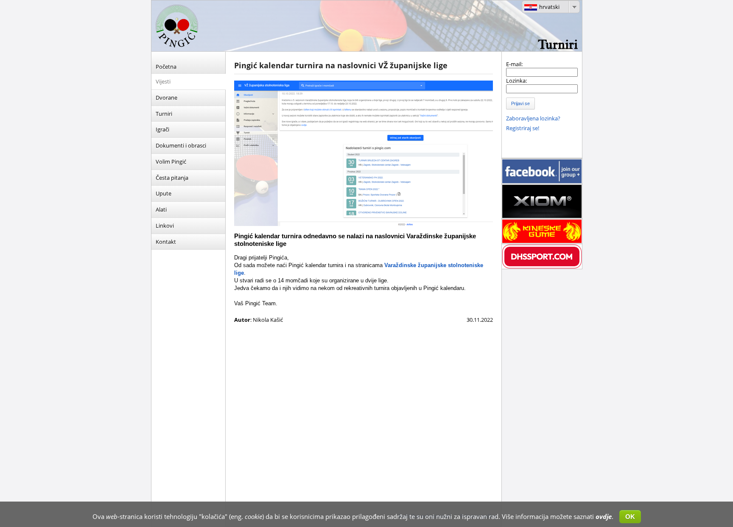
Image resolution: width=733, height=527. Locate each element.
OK (630, 516)
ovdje (604, 516)
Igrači (162, 129)
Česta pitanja (172, 177)
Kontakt (166, 241)
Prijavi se (520, 103)
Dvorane (166, 97)
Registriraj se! (522, 128)
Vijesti (163, 81)
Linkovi (165, 225)
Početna (166, 66)
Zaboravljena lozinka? (533, 118)
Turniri (164, 113)
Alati (161, 209)
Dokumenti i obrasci (181, 145)
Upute (163, 193)
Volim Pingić (171, 161)
